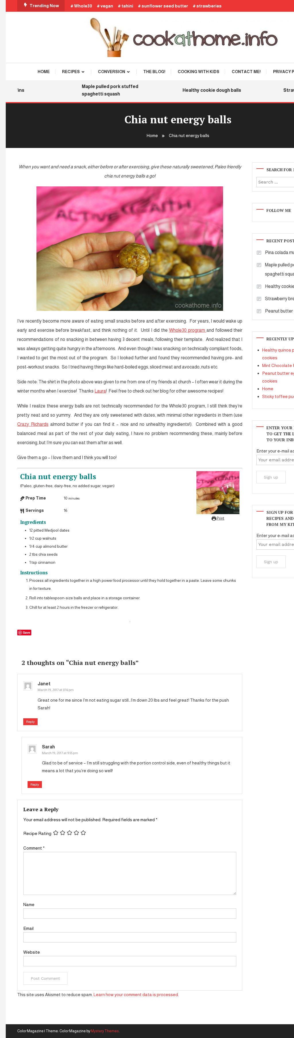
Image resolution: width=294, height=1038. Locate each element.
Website (31, 952)
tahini (127, 5)
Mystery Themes (105, 1031)
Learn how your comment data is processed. (136, 994)
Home (44, 71)
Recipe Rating (37, 833)
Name (28, 904)
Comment (34, 848)
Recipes (71, 71)
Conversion (111, 71)
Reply (30, 722)
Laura (100, 391)
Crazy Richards (32, 424)
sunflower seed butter (165, 5)
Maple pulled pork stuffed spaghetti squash (101, 90)
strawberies (209, 5)
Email (28, 928)
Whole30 (83, 5)
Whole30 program (187, 330)
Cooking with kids (198, 71)
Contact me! (246, 71)
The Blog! (154, 71)
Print (220, 518)
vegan (106, 5)
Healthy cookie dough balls (203, 90)
